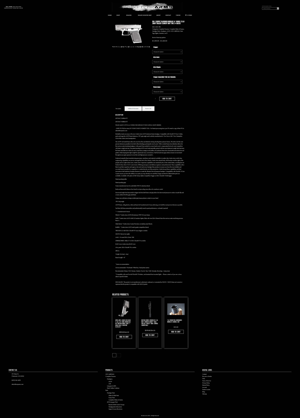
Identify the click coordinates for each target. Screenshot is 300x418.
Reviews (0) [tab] (148, 108)
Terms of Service (206, 381)
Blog (203, 392)
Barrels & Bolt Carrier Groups (116, 404)
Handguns (163, 31)
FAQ (203, 378)
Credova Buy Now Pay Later (13, 8)
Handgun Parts (156, 31)
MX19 (168, 31)
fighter (157, 33)
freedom (161, 33)
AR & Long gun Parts (112, 402)
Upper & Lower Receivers (115, 409)
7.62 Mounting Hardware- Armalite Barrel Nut (174, 321)
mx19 (165, 33)
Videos (178, 15)
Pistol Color (156, 87)
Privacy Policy (206, 383)
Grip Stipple (156, 67)
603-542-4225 (17, 6)
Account (204, 387)
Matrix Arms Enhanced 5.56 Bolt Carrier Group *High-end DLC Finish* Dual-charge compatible (149, 322)
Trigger (155, 47)
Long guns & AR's (111, 386)
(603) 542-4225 (16, 380)
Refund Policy (206, 385)
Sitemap (204, 394)
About (158, 15)
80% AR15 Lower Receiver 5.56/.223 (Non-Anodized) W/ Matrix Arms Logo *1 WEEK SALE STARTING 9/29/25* (123, 323)
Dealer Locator (206, 389)
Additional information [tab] (133, 108)
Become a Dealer (207, 376)
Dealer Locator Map (145, 15)
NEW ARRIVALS (175, 31)
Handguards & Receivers (115, 407)
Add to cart (167, 99)
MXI (110, 383)
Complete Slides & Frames (177, 29)
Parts (181, 31)
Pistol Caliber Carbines (113, 388)
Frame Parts (112, 397)
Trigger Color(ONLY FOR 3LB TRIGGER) (164, 77)
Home (110, 15)
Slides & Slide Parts (114, 395)
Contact (168, 15)
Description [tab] (118, 108)
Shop (118, 15)
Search (278, 8)
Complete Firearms (164, 29)
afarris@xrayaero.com (17, 384)
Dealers (129, 15)
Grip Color (156, 57)
